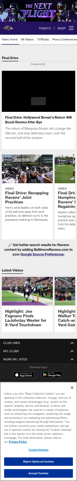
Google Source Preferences (42, 254)
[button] (38, 101)
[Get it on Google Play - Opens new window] (52, 377)
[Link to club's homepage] (8, 26)
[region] (38, 433)
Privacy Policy (49, 441)
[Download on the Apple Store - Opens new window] (23, 375)
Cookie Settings (39, 449)
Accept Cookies (38, 473)
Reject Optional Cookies (38, 461)
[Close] (72, 391)
